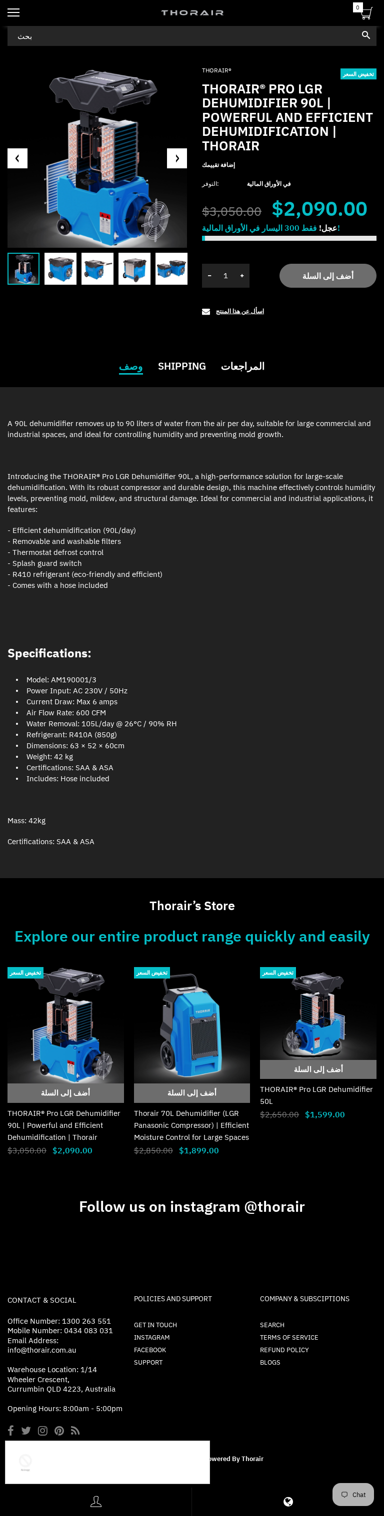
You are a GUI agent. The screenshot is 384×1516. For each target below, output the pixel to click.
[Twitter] (26, 1432)
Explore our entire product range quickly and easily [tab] (192, 936)
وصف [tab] (131, 366)
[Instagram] (43, 1432)
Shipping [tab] (182, 366)
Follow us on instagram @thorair (192, 1206)
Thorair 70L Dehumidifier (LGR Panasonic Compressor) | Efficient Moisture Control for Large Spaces (191, 1125)
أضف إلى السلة (328, 276)
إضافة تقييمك (218, 164)
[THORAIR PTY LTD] (192, 12)
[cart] (366, 14)
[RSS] (75, 1432)
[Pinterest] (59, 1432)
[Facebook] (11, 1432)
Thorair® (217, 70)
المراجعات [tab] (243, 366)
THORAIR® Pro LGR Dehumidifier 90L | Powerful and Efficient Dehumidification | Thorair (64, 1125)
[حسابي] (96, 1502)
